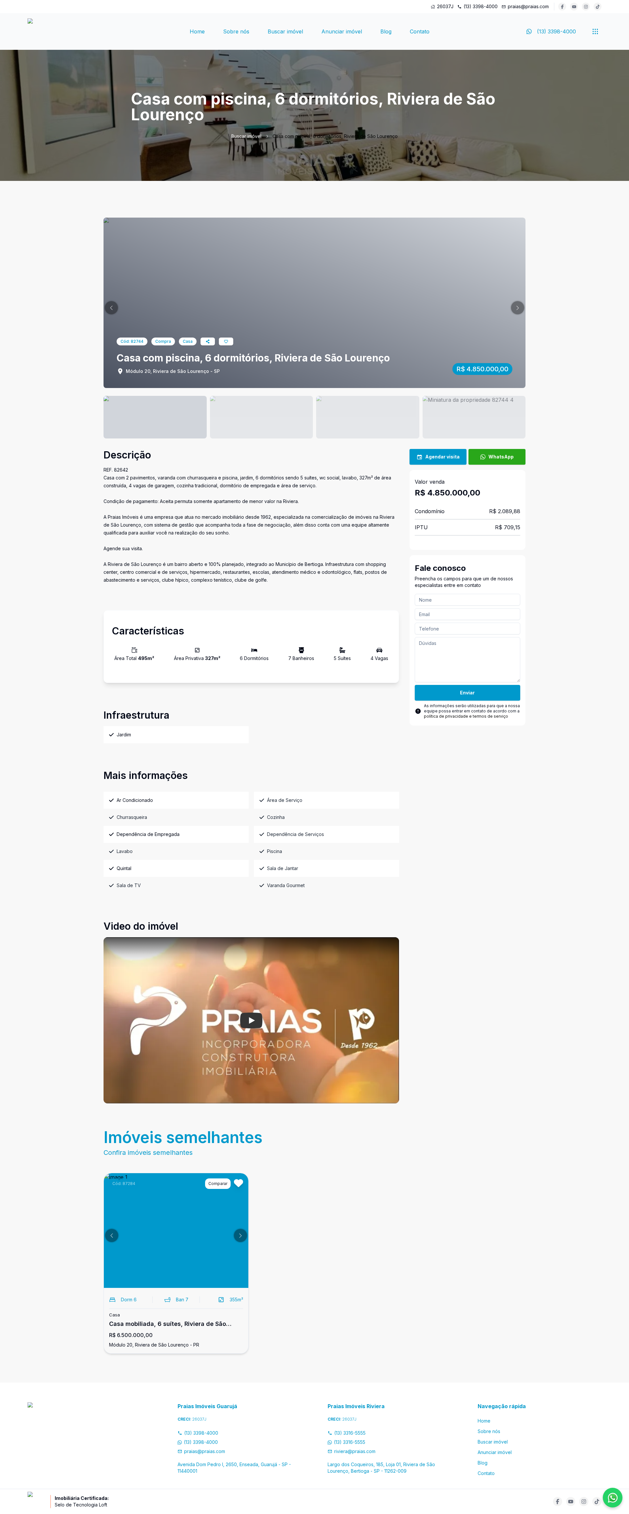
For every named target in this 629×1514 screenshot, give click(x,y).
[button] (111, 307)
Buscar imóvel (285, 31)
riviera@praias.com (354, 1451)
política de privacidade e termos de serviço (466, 716)
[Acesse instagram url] (586, 6)
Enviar (467, 692)
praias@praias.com (528, 6)
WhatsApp (501, 456)
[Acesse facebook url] (562, 6)
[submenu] (595, 31)
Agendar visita (442, 456)
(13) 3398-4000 (481, 6)
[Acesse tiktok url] (597, 6)
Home (197, 31)
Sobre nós (236, 31)
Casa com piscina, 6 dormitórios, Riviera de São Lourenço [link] (335, 136)
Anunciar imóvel (341, 31)
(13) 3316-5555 (350, 1433)
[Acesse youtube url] (574, 6)
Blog (385, 31)
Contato (419, 31)
